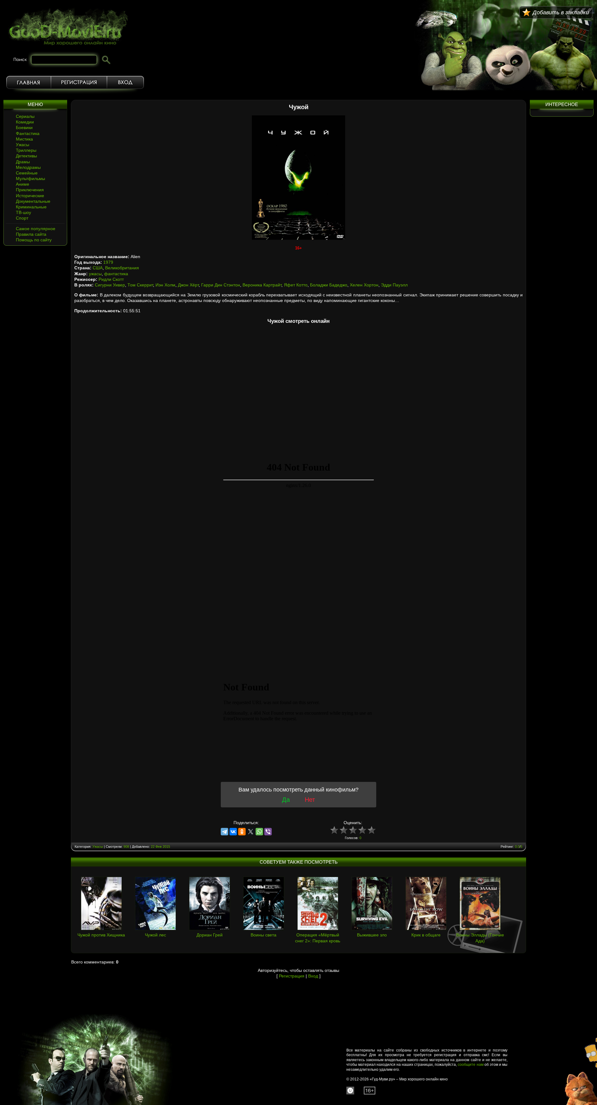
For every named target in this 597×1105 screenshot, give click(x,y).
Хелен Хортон (364, 284)
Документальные (33, 201)
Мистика (24, 139)
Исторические (30, 195)
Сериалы (25, 116)
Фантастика (27, 133)
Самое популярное (35, 228)
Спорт (22, 218)
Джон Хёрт (188, 284)
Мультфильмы (30, 178)
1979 (108, 262)
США (98, 267)
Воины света (263, 934)
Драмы (23, 161)
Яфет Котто (296, 284)
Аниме (22, 184)
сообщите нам (470, 1064)
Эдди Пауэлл (394, 284)
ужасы (95, 273)
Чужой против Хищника (101, 934)
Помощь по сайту (34, 239)
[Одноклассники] (242, 831)
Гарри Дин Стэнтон (220, 284)
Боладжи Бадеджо (328, 284)
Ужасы (22, 144)
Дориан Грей (210, 934)
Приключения (30, 189)
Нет (310, 799)
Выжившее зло (372, 934)
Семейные (27, 172)
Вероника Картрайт (262, 284)
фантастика (116, 273)
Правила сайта (31, 234)
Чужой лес (155, 934)
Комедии (25, 121)
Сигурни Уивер (110, 284)
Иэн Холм (165, 284)
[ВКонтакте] (233, 831)
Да (286, 799)
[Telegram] (224, 831)
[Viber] (268, 831)
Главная (28, 82)
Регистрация (79, 82)
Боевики (24, 127)
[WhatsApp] (259, 831)
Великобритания (122, 267)
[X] (250, 831)
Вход (125, 82)
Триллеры (26, 150)
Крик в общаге (426, 934)
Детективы (26, 155)
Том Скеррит (140, 284)
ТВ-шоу (23, 212)
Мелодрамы (28, 167)
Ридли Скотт (111, 279)
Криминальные (31, 206)
